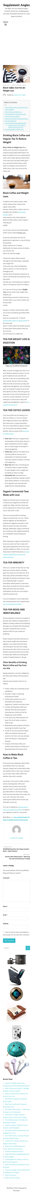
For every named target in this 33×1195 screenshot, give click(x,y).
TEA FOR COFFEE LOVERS (12, 116)
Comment (6, 878)
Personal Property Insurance (14, 1151)
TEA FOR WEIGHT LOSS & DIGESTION (15, 114)
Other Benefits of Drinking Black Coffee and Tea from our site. (16, 126)
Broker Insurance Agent (12, 1178)
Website (5, 923)
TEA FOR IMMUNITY (10, 121)
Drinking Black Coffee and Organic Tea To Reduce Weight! (16, 108)
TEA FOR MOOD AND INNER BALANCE (15, 123)
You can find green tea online (12, 604)
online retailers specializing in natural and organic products (16, 554)
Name (5, 906)
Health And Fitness (17, 85)
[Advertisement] (16, 44)
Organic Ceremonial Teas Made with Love (16, 119)
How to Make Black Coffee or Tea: (14, 129)
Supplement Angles (16, 5)
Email (5, 915)
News (24, 85)
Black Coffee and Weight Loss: (13, 112)
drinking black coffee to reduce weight (15, 320)
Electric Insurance (10, 1175)
